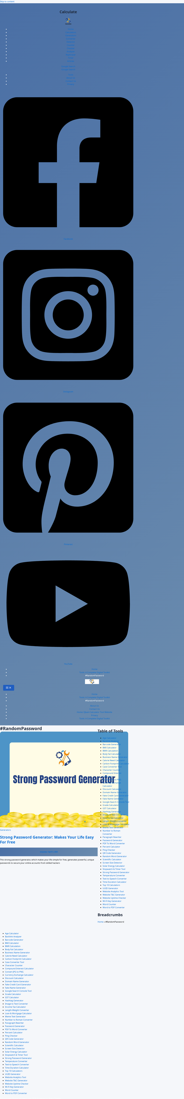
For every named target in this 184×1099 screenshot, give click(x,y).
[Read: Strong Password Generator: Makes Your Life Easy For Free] (64, 826)
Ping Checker (109, 850)
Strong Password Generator (116, 872)
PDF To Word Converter (114, 843)
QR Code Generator (112, 853)
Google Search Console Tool (116, 802)
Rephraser (71, 54)
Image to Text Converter (114, 814)
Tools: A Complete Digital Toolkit (94, 718)
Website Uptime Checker (114, 898)
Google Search (68, 69)
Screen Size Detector (112, 862)
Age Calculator (109, 738)
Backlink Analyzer (111, 741)
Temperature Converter (114, 875)
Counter (71, 45)
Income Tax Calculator (113, 818)
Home (71, 29)
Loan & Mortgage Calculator (116, 824)
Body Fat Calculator (112, 754)
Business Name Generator (115, 757)
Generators (70, 35)
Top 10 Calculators (111, 885)
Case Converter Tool (112, 766)
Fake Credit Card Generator (116, 795)
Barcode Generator (112, 744)
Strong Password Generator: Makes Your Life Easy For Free (47, 840)
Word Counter (109, 904)
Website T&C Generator (114, 894)
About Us (70, 77)
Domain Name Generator (115, 792)
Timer (70, 57)
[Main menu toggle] (8, 688)
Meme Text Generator (113, 827)
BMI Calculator (110, 747)
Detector (71, 41)
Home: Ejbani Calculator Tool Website (94, 712)
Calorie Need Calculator (114, 760)
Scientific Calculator (112, 859)
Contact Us (71, 81)
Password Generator (112, 840)
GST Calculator (110, 808)
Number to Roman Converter (19, 1019)
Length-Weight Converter (115, 821)
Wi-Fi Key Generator (112, 901)
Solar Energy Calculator (114, 866)
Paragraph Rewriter (112, 837)
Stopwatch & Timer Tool (114, 869)
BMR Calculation (110, 750)
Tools (70, 74)
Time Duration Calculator (114, 882)
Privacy (70, 84)
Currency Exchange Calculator (19, 975)
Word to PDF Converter (114, 907)
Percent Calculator (111, 846)
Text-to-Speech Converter (115, 878)
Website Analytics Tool (113, 891)
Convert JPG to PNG (112, 779)
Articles (70, 61)
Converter (70, 38)
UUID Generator (110, 888)
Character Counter (111, 770)
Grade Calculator (111, 805)
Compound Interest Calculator (19, 968)
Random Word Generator (115, 856)
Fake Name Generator (113, 798)
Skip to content (7, 1)
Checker (71, 48)
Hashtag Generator (112, 811)
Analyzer (71, 51)
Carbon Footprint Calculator (116, 763)
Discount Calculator (112, 789)
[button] (68, 66)
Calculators (70, 32)
